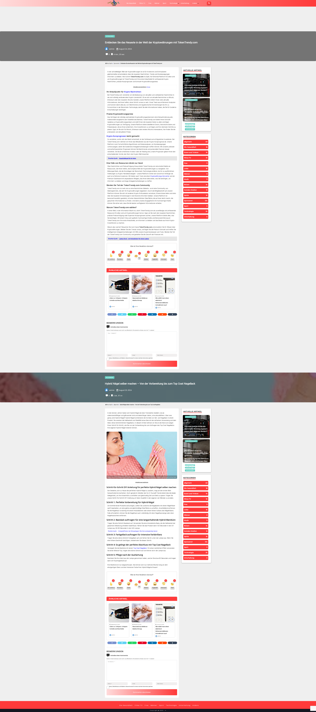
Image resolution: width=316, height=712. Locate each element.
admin (113, 306)
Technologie (173, 3)
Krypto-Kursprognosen (116, 136)
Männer (157, 3)
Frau (149, 3)
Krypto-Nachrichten (132, 92)
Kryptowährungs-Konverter (159, 176)
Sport (164, 3)
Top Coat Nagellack (140, 548)
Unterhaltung (185, 3)
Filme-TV (142, 3)
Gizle (148, 87)
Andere (194, 3)
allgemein (109, 377)
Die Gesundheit (131, 3)
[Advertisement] (158, 18)
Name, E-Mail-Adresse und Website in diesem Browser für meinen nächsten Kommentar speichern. (131, 358)
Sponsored (110, 36)
